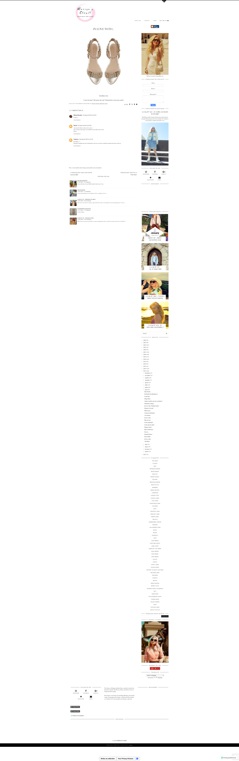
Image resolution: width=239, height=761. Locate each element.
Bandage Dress (155, 468)
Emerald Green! (148, 434)
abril (146, 444)
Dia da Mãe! (147, 436)
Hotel (155, 530)
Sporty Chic (155, 586)
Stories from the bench (155, 588)
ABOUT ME (138, 20)
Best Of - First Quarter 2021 (155, 239)
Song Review (155, 583)
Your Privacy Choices (125, 759)
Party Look (155, 564)
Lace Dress (155, 540)
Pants (155, 562)
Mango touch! (148, 427)
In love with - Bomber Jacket (151, 406)
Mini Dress (155, 556)
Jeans (155, 532)
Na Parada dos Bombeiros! (151, 394)
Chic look (155, 500)
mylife (155, 559)
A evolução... (147, 415)
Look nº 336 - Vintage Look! (85, 218)
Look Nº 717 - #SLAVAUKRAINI (155, 268)
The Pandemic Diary (155, 596)
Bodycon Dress (155, 482)
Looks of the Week (155, 548)
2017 (144, 361)
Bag (155, 466)
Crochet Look (155, 514)
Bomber (155, 487)
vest (155, 604)
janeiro (146, 451)
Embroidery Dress (155, 522)
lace (154, 538)
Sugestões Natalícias (84, 208)
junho (146, 387)
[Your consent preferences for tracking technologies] (229, 758)
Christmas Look (155, 503)
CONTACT (147, 20)
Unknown (76, 139)
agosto (146, 382)
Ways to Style (155, 610)
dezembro (147, 373)
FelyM (75, 125)
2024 (144, 345)
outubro (147, 378)
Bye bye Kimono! (82, 180)
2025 (144, 342)
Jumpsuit (155, 535)
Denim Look (155, 516)
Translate (160, 677)
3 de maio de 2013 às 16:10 (86, 139)
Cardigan (155, 492)
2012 (144, 454)
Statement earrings (149, 403)
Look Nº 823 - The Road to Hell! (86, 199)
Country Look (155, 511)
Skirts (155, 580)
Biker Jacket (155, 476)
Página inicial (104, 176)
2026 (144, 340)
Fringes (155, 524)
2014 (144, 368)
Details (155, 519)
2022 (144, 349)
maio (146, 389)
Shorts (155, 578)
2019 (144, 357)
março (146, 447)
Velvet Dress (155, 602)
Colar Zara (147, 396)
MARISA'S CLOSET (121, 740)
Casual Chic (155, 495)
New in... (146, 432)
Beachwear (155, 471)
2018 (144, 359)
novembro (147, 375)
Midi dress (155, 554)
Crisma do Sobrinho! (149, 413)
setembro (147, 380)
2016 (144, 364)
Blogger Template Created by (119, 745)
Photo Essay (155, 567)
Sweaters (155, 594)
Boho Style (155, 484)
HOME (155, 20)
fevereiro (147, 449)
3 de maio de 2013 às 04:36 (89, 115)
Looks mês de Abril (149, 425)
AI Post (155, 463)
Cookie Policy (75, 706)
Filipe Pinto (147, 399)
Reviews (155, 575)
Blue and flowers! (148, 429)
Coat (155, 508)
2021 (144, 352)
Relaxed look (154, 572)
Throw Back (155, 599)
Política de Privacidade (78, 715)
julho (146, 385)
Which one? (147, 410)
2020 (144, 354)
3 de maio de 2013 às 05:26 (84, 125)
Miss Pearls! (147, 392)
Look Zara (155, 546)
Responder (77, 120)
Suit (155, 591)
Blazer (155, 479)
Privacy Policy (75, 711)
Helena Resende (78, 115)
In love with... (147, 418)
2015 (144, 366)
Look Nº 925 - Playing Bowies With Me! (155, 113)
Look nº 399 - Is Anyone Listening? (155, 326)
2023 (144, 347)
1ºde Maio (147, 441)
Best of (155, 474)
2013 (144, 371)
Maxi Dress (155, 551)
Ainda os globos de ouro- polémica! (153, 401)
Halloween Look (155, 527)
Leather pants (155, 543)
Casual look (155, 498)
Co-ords (155, 506)
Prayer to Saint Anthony (155, 570)
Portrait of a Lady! (149, 408)
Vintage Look (155, 607)
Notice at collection (108, 759)
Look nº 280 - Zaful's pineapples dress (155, 297)
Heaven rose (81, 190)
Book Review (155, 490)
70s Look (155, 461)
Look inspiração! (148, 422)
